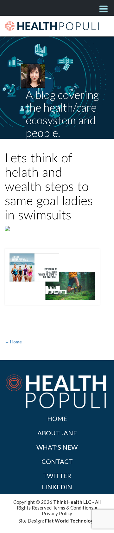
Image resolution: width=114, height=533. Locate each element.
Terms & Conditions (73, 507)
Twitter (57, 475)
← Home (13, 341)
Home (57, 418)
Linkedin (57, 487)
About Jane (57, 433)
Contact (57, 461)
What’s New (57, 447)
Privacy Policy (57, 513)
